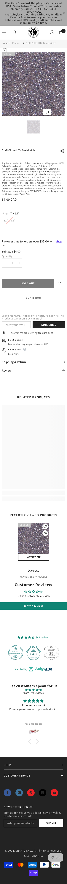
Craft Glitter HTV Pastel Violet (33, 565)
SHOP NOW (34, 11)
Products (16, 43)
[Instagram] (19, 792)
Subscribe (48, 325)
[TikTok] (42, 792)
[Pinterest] (31, 792)
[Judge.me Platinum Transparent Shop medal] (15, 652)
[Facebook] (7, 792)
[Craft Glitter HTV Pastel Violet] (33, 538)
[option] (33, 84)
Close (63, 13)
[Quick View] (45, 533)
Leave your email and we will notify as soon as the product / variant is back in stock (33, 317)
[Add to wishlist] (60, 283)
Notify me (33, 557)
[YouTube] (54, 792)
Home (5, 43)
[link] (33, 493)
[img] (33, 690)
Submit (51, 823)
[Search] (14, 32)
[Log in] (52, 32)
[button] (30, 741)
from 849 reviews (33, 693)
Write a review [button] (33, 606)
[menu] (4, 32)
